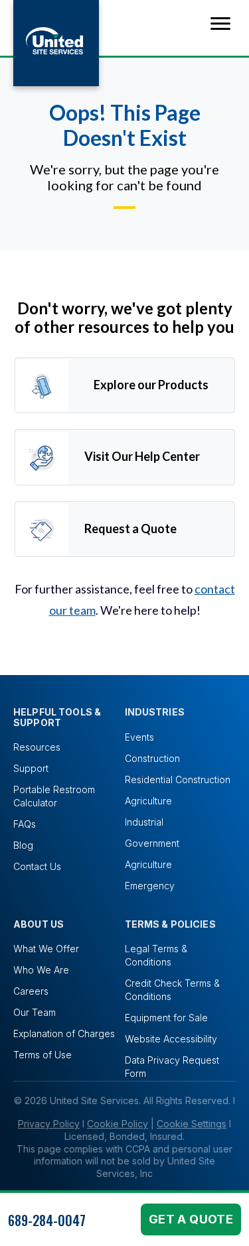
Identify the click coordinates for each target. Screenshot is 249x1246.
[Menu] (220, 24)
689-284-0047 (47, 1220)
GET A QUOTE (191, 1219)
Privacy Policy (49, 1123)
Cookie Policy (117, 1123)
